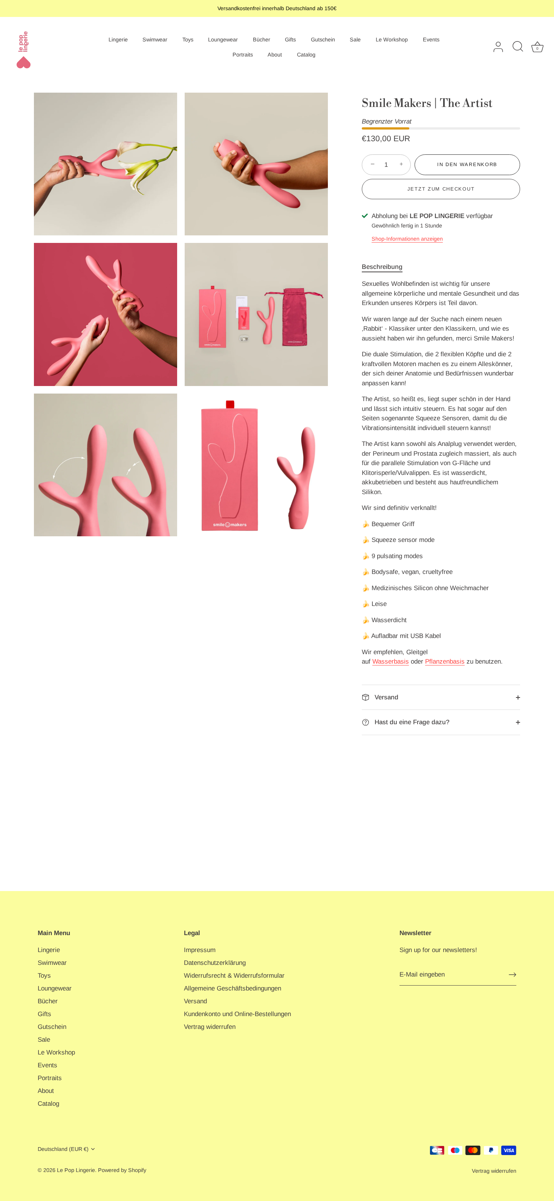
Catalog (306, 55)
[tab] (386, 267)
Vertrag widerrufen (210, 1026)
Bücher (261, 40)
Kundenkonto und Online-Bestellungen (237, 1014)
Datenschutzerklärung (215, 962)
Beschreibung (382, 266)
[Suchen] (518, 47)
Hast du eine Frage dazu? (411, 722)
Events (431, 40)
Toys (187, 40)
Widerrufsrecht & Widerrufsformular (234, 975)
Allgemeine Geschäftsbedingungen (232, 988)
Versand (385, 697)
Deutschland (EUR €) (63, 1149)
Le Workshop (392, 40)
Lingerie (118, 40)
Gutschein (323, 40)
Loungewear (223, 40)
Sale (355, 40)
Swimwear (154, 40)
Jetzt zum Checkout (440, 189)
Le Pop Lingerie (76, 1170)
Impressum (200, 950)
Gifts (290, 40)
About (275, 55)
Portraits (243, 55)
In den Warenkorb (467, 164)
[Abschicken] (512, 974)
